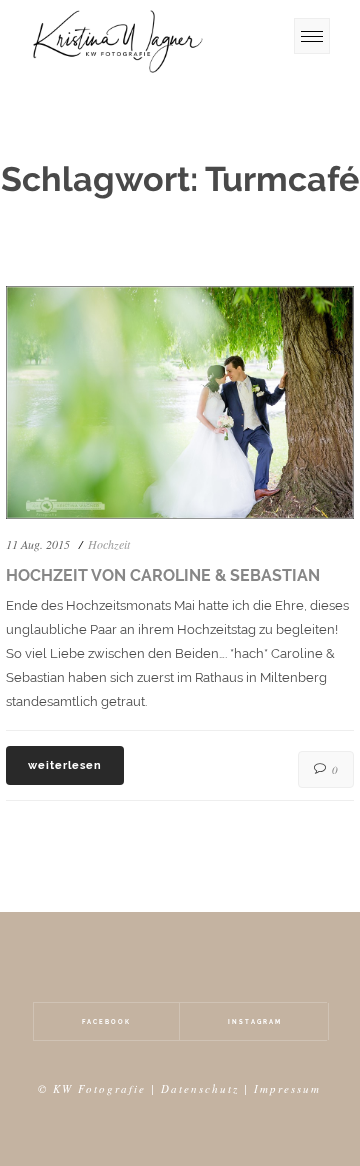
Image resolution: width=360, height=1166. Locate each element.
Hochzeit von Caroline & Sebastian (163, 575)
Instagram (255, 1021)
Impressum (287, 1088)
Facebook (106, 1021)
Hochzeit (109, 544)
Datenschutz (200, 1088)
